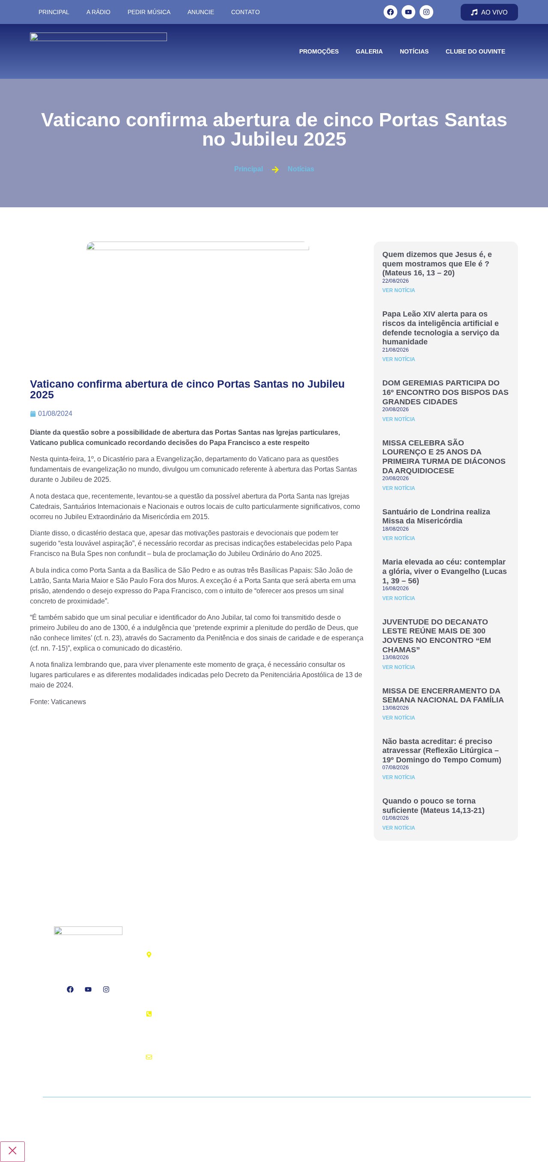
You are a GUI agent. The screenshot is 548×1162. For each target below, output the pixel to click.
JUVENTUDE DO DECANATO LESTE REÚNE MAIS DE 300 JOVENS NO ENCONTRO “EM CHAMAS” (436, 636)
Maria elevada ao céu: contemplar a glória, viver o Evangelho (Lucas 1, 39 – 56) (444, 571)
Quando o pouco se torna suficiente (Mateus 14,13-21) (433, 806)
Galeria (369, 51)
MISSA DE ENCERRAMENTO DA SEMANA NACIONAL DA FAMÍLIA (443, 696)
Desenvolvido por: (100, 1113)
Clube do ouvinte (475, 51)
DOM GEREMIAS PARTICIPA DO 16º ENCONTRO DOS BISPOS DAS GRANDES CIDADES (445, 392)
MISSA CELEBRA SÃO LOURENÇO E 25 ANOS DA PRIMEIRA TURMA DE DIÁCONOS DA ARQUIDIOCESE (444, 457)
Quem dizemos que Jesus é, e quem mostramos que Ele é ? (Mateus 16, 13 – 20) (437, 263)
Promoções (319, 51)
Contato (245, 12)
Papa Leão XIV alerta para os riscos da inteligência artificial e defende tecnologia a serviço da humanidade (440, 328)
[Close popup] (12, 1151)
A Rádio (98, 12)
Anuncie (201, 12)
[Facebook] (390, 12)
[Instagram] (426, 12)
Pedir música (149, 12)
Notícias (414, 51)
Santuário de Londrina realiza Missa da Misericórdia (436, 517)
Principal (54, 12)
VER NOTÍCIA (398, 290)
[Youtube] (408, 12)
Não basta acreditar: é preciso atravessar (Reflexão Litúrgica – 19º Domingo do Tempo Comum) (441, 750)
